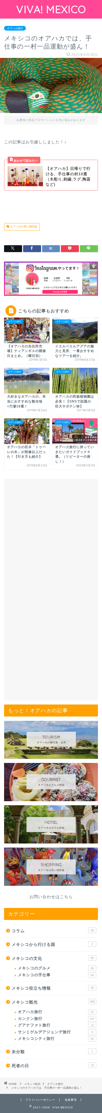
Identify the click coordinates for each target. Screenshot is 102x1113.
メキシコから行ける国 (52, 944)
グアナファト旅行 (56, 1025)
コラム (53, 930)
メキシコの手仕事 (56, 975)
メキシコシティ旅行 (56, 1039)
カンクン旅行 (56, 1019)
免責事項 (71, 1099)
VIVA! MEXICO (51, 9)
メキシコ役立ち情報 (53, 988)
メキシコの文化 (53, 958)
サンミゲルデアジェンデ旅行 (55, 1032)
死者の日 (53, 1065)
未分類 (52, 1051)
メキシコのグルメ (56, 968)
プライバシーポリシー (40, 1099)
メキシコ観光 (53, 1002)
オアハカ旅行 (15, 28)
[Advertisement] (51, 536)
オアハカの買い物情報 (23, 226)
